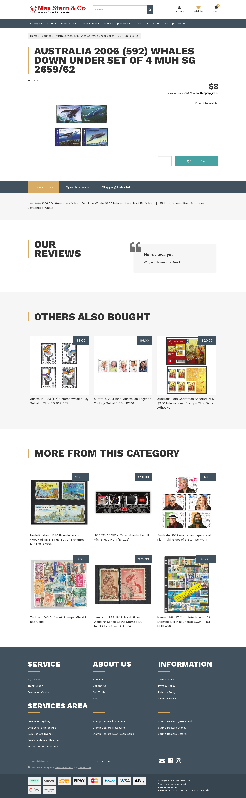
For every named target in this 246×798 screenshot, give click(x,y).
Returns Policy (167, 692)
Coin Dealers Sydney (40, 733)
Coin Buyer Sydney (39, 721)
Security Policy (167, 698)
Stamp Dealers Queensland (175, 721)
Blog (95, 698)
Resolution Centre (39, 692)
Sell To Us (99, 692)
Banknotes (68, 23)
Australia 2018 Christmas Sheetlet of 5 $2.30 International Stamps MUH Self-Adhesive (185, 403)
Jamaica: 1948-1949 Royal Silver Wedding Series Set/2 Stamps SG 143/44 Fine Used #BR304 (118, 622)
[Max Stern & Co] (58, 9)
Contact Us (99, 685)
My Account (35, 679)
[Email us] (162, 760)
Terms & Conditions (64, 768)
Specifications (77, 187)
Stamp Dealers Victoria (172, 733)
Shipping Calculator (118, 187)
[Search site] (150, 9)
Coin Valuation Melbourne (43, 740)
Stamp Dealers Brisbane (43, 746)
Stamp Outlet (174, 23)
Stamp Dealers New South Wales (113, 733)
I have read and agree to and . (61, 768)
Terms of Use (166, 679)
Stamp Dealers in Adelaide (109, 721)
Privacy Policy (166, 685)
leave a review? (168, 262)
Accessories (89, 23)
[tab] (43, 187)
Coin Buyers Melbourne (42, 727)
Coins (51, 23)
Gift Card (141, 23)
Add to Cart (198, 161)
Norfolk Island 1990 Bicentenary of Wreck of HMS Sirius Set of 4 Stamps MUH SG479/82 (57, 539)
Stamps (35, 23)
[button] (206, 103)
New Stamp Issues (116, 23)
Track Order (35, 685)
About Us (98, 679)
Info (216, 93)
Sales (156, 23)
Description (43, 187)
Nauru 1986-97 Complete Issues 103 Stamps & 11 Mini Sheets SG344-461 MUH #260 (183, 622)
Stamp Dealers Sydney (172, 727)
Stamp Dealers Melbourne (109, 727)
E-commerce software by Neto (172, 784)
